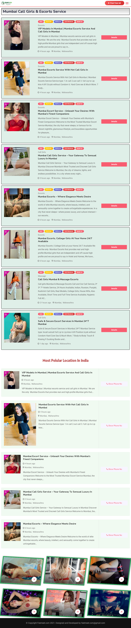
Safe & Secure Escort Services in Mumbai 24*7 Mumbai (63, 323)
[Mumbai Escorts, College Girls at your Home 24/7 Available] (17, 244)
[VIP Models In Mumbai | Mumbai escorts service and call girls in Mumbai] (17, 35)
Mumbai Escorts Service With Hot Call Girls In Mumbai (63, 71)
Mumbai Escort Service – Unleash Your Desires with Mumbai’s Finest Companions (66, 112)
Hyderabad (55, 611)
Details (114, 37)
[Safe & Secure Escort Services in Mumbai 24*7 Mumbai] (17, 328)
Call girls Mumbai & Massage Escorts (58, 279)
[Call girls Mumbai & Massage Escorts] (17, 285)
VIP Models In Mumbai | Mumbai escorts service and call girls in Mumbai (66, 30)
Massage (42, 276)
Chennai (97, 610)
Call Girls (42, 152)
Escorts (41, 25)
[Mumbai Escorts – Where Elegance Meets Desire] (17, 202)
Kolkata (97, 578)
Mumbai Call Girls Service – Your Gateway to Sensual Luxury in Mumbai (57, 493)
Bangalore (11, 611)
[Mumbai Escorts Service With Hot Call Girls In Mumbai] (17, 78)
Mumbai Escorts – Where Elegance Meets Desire (64, 196)
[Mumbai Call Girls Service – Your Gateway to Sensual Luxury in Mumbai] (17, 161)
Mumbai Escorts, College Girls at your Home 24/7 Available (65, 240)
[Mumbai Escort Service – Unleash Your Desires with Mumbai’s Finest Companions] (17, 117)
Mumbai (56, 51)
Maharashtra (67, 51)
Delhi (51, 578)
